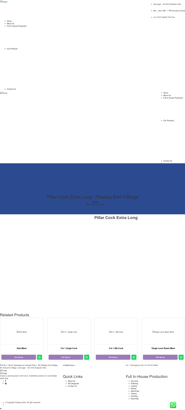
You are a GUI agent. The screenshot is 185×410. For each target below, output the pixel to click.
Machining (135, 391)
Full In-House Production (17, 26)
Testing (134, 393)
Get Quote (18, 357)
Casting (134, 386)
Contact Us (11, 89)
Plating (133, 388)
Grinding (134, 396)
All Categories (73, 383)
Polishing (134, 383)
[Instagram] (6, 383)
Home (9, 21)
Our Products (12, 48)
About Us (10, 23)
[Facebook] (5, 381)
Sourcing (134, 381)
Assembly (135, 398)
